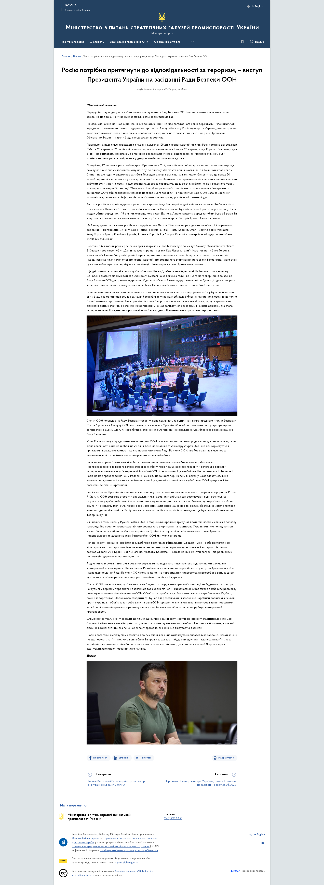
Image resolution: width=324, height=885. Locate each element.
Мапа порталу (71, 805)
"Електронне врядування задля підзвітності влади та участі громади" (111, 846)
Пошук (259, 42)
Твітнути (145, 757)
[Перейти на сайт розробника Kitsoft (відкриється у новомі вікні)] (235, 871)
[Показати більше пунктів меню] (192, 41)
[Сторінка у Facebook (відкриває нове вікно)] (242, 42)
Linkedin (123, 757)
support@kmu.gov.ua (126, 862)
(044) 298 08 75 (173, 818)
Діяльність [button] (97, 42)
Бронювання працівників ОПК (129, 42)
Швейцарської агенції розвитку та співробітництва (129, 850)
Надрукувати (226, 757)
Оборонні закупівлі (167, 42)
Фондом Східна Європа (85, 838)
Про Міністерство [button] (73, 42)
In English (257, 6)
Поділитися (100, 757)
